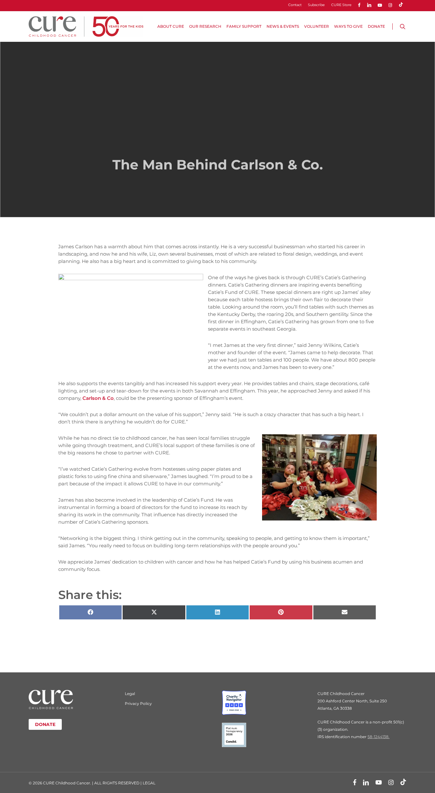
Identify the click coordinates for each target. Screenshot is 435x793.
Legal (130, 693)
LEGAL (149, 783)
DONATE (45, 724)
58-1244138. (378, 736)
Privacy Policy (138, 703)
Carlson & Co (98, 398)
